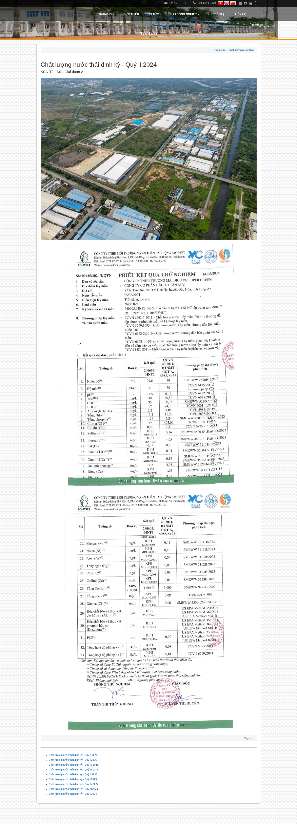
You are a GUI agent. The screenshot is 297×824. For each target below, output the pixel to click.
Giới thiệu (131, 14)
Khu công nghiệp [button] (183, 14)
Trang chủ (106, 14)
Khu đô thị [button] (216, 14)
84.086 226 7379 (206, 3)
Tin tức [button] (153, 14)
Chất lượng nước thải (241, 50)
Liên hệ (173, 3)
